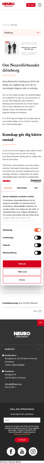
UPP (40, 323)
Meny (40, 5)
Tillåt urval (22, 272)
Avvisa (22, 280)
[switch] (37, 238)
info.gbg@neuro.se (13, 384)
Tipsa (35, 311)
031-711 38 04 (18, 365)
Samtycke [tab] (8, 188)
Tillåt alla (22, 264)
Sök (32, 5)
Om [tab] (36, 188)
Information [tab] (22, 188)
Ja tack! (22, 440)
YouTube (22, 451)
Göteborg (6, 25)
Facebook (11, 451)
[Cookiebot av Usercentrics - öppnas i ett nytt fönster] (31, 181)
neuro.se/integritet (22, 434)
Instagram (33, 451)
